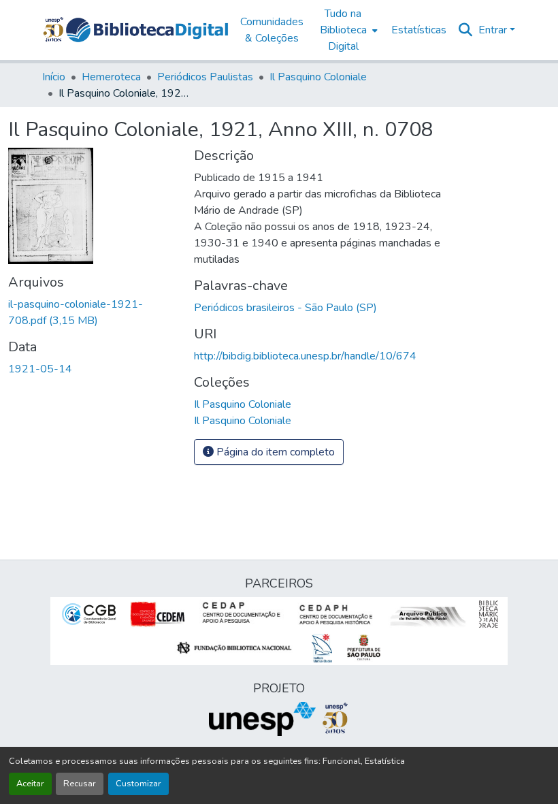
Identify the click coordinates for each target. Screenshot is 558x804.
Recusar (79, 783)
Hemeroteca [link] (111, 76)
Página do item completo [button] (274, 452)
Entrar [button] (494, 29)
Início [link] (53, 76)
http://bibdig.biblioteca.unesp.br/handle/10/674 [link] (305, 356)
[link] (93, 312)
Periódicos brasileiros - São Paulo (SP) (285, 307)
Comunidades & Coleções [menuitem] (271, 30)
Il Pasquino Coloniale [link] (318, 76)
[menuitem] (347, 30)
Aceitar (30, 783)
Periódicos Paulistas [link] (205, 76)
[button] (147, 30)
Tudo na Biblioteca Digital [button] (343, 30)
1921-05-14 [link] (40, 368)
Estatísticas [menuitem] (418, 29)
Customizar (138, 783)
